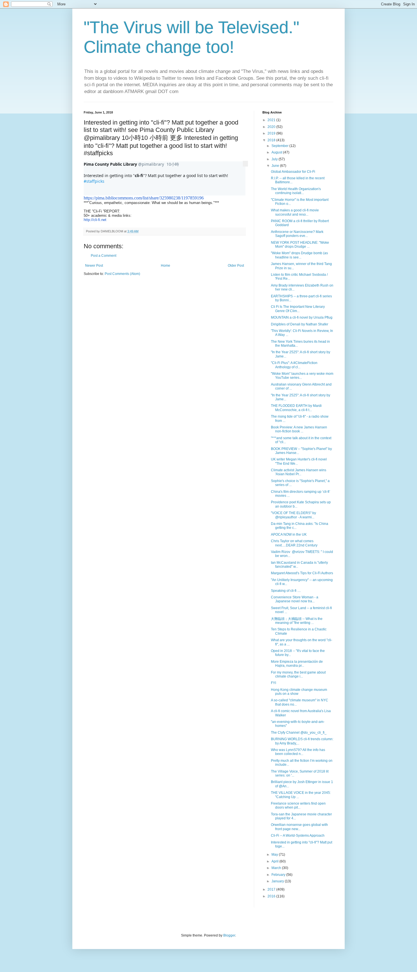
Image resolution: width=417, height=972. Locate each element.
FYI (273, 683)
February (278, 875)
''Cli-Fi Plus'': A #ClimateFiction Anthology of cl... (294, 365)
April (275, 861)
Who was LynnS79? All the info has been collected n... (298, 752)
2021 (272, 120)
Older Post (236, 266)
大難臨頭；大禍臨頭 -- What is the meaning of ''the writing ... (297, 621)
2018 (272, 140)
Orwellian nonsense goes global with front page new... (299, 827)
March (276, 868)
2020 (272, 127)
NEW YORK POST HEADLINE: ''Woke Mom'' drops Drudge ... (300, 245)
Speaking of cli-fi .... (286, 591)
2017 (272, 889)
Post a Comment (103, 256)
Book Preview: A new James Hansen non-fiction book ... (299, 429)
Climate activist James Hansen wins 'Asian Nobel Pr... (298, 472)
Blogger (229, 935)
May (275, 855)
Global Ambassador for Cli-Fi (293, 172)
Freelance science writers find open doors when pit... (298, 805)
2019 (272, 133)
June (275, 166)
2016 (272, 896)
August (277, 152)
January (278, 881)
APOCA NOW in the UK (289, 535)
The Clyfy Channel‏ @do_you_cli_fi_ (299, 733)
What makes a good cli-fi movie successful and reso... (295, 212)
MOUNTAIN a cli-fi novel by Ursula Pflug (301, 317)
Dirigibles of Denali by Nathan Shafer (299, 324)
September (280, 146)
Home (165, 266)
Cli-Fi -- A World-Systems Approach (298, 836)
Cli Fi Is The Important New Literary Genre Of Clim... (298, 309)
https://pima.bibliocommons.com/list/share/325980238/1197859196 (144, 197)
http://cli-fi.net (95, 220)
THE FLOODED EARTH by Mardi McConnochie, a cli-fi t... (296, 408)
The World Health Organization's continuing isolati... (296, 191)
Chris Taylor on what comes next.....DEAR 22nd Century (294, 543)
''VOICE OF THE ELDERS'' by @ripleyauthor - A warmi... (293, 515)
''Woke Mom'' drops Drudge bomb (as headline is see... (299, 255)
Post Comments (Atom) (122, 274)
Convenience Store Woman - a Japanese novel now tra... (294, 599)
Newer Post (94, 266)
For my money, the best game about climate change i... (298, 674)
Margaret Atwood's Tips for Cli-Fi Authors (302, 573)
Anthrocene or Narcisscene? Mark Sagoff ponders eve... (297, 234)
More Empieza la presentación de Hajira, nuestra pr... (297, 664)
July (275, 159)
